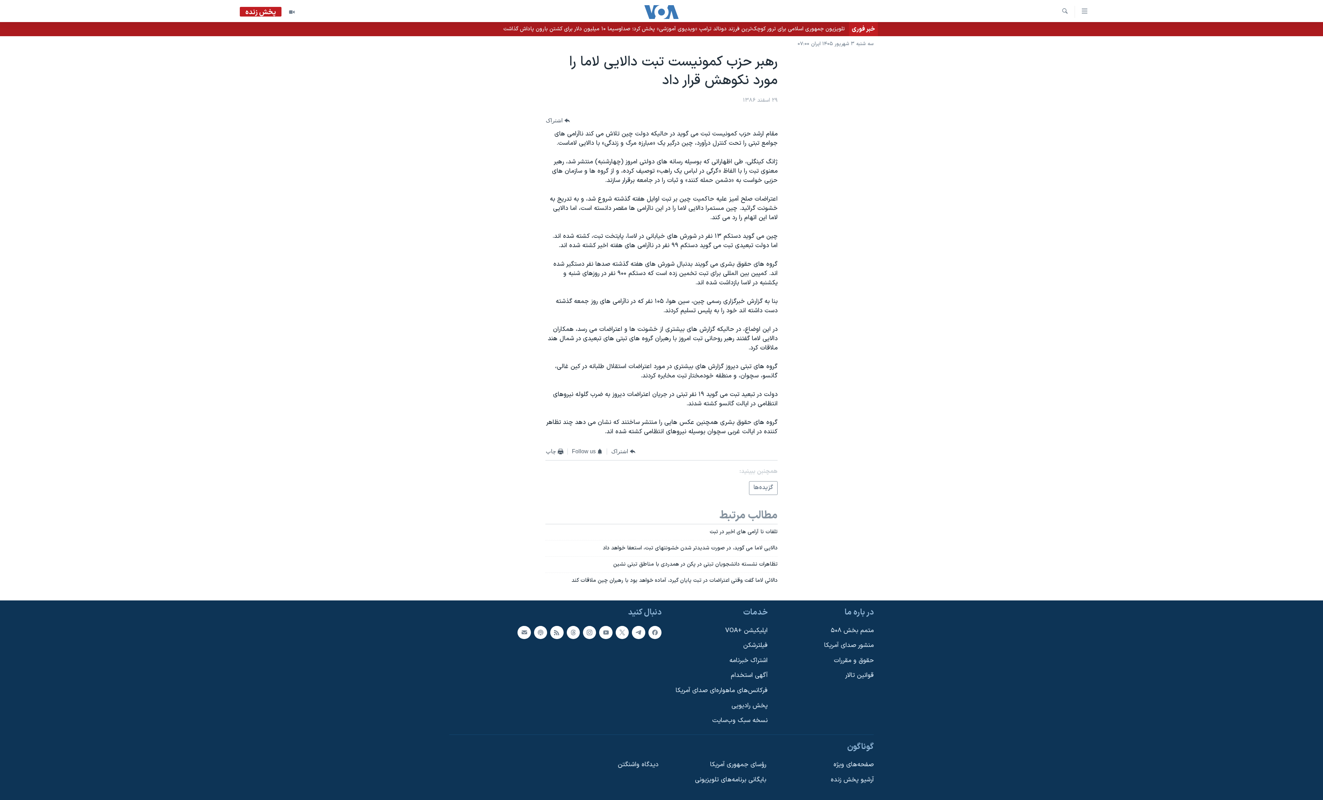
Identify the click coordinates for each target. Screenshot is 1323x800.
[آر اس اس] (556, 632)
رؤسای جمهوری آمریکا (738, 764)
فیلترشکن (755, 645)
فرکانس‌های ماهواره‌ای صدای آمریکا (722, 690)
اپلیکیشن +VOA (746, 630)
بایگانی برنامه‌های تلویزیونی (730, 779)
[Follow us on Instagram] (589, 632)
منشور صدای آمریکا (849, 645)
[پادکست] (540, 632)
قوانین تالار (859, 675)
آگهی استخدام (749, 675)
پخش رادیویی (749, 705)
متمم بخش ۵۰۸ (852, 630)
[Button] (558, 120)
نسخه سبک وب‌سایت (740, 720)
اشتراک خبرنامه (748, 660)
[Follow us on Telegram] (638, 632)
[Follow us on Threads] (573, 632)
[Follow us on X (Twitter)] (622, 632)
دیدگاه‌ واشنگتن (638, 764)
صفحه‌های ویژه (853, 764)
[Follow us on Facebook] (655, 632)
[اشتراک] (524, 632)
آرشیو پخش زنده (852, 779)
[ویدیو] (291, 12)
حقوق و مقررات (854, 660)
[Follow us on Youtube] (605, 632)
